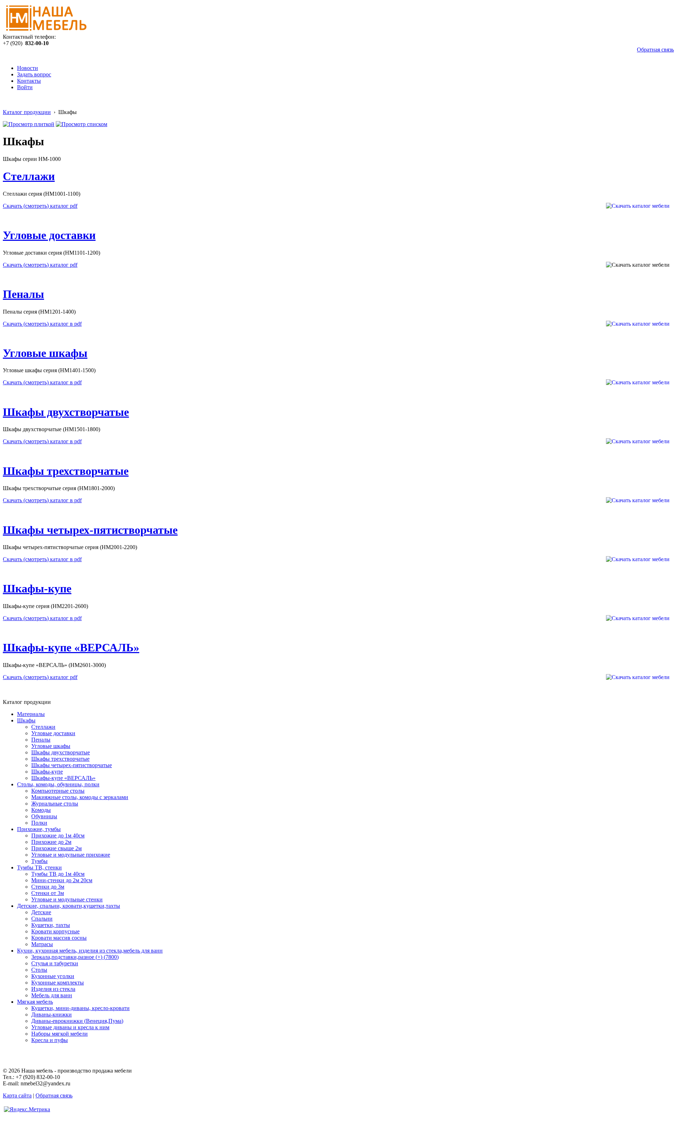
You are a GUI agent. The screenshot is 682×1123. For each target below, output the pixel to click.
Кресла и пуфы (49, 1040)
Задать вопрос (34, 74)
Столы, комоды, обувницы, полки (58, 784)
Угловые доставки (49, 235)
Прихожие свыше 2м (56, 848)
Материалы (31, 714)
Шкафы (26, 720)
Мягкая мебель (35, 1002)
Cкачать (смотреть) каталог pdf (40, 265)
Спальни (42, 919)
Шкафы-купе (37, 588)
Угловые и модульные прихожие (70, 855)
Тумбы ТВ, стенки (39, 867)
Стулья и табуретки (54, 963)
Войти (25, 87)
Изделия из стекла (53, 989)
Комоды (41, 810)
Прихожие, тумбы (39, 829)
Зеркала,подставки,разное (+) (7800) (75, 957)
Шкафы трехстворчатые (66, 471)
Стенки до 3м (47, 887)
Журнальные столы (54, 804)
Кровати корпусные (55, 931)
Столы (39, 970)
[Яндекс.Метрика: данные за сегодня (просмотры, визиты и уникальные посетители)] (27, 1109)
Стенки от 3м (47, 893)
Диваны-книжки (51, 1014)
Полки (39, 823)
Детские (41, 912)
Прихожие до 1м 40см (58, 835)
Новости (27, 68)
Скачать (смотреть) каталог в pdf (42, 324)
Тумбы (39, 861)
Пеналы (23, 294)
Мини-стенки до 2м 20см (61, 880)
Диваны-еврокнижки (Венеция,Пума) (77, 1021)
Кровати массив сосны (59, 938)
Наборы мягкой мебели (59, 1034)
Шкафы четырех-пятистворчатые (90, 529)
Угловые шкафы (45, 353)
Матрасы (42, 944)
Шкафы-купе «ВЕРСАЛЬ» (71, 647)
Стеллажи (29, 176)
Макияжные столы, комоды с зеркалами (79, 797)
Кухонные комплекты (57, 983)
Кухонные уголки (52, 976)
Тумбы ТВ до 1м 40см (58, 874)
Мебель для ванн (51, 995)
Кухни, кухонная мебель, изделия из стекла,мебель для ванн (90, 951)
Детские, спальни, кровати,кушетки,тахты (68, 906)
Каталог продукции (27, 112)
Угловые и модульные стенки (67, 899)
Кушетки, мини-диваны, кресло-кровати (80, 1008)
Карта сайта (17, 1095)
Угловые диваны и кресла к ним (70, 1027)
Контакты (29, 81)
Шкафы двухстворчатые (66, 412)
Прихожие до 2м (51, 842)
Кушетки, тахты (50, 925)
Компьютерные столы (58, 791)
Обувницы (44, 816)
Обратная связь (655, 50)
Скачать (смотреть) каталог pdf (40, 206)
